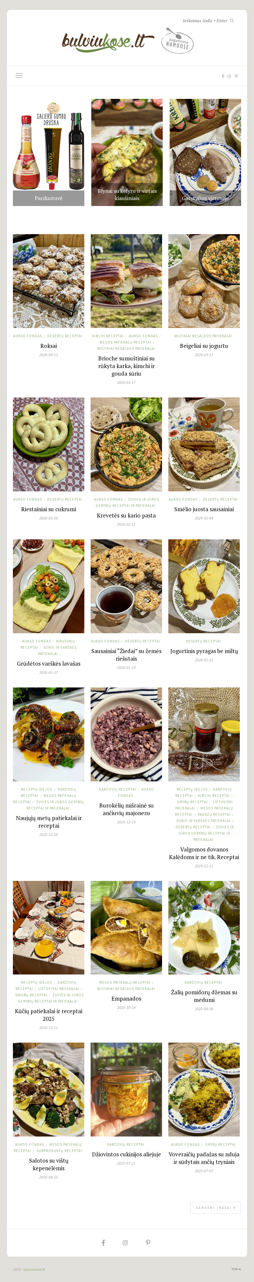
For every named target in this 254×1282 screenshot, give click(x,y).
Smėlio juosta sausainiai (204, 509)
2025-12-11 (204, 865)
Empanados (126, 998)
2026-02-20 (48, 518)
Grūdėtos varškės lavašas (48, 663)
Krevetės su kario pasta (126, 515)
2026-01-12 (204, 659)
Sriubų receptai (31, 995)
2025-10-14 (126, 1007)
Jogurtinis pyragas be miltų (204, 651)
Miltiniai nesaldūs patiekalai (126, 348)
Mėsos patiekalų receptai (125, 342)
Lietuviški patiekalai (58, 988)
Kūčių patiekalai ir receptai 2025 (48, 1014)
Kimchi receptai (108, 336)
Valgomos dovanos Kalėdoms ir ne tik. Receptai (204, 853)
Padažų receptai (214, 814)
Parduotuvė (49, 198)
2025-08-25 (48, 1177)
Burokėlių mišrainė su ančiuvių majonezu (126, 809)
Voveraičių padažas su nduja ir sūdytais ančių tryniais (204, 1158)
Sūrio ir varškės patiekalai (203, 820)
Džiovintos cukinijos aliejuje (126, 1154)
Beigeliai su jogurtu (204, 346)
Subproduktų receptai (59, 1150)
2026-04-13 (48, 354)
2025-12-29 (48, 834)
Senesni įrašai (214, 1208)
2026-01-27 (48, 672)
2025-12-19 (126, 821)
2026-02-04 (204, 518)
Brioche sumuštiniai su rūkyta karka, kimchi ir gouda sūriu (126, 365)
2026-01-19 (126, 667)
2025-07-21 (126, 1163)
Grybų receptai (192, 802)
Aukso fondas (27, 336)
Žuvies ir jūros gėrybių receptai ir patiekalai (206, 833)
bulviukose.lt (34, 1269)
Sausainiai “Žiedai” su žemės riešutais (126, 654)
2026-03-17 (126, 382)
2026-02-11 (126, 524)
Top (235, 1269)
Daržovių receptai (117, 789)
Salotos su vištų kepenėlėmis (48, 1164)
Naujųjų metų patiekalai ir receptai (49, 821)
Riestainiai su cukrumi (48, 509)
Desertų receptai (64, 336)
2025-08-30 (204, 1008)
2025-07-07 (204, 1170)
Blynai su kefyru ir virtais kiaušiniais (127, 194)
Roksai (48, 346)
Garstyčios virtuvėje (205, 198)
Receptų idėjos (36, 789)
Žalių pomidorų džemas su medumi (204, 996)
